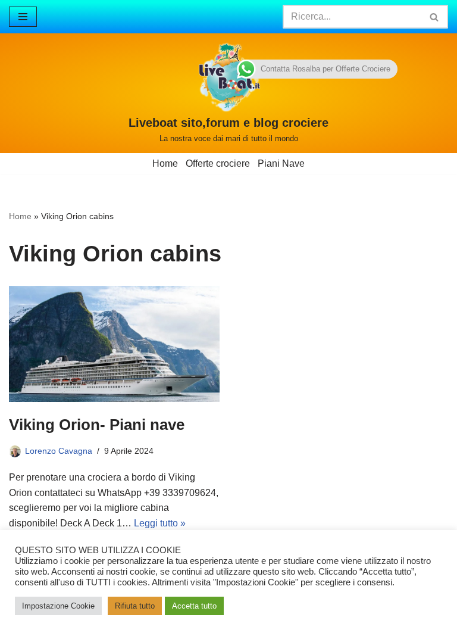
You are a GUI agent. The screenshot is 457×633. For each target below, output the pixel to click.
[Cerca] (434, 17)
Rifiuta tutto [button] (135, 605)
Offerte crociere (218, 163)
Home (165, 163)
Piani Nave (281, 163)
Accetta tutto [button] (194, 605)
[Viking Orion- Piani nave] (114, 344)
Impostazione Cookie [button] (58, 605)
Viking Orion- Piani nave (96, 425)
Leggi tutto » (160, 523)
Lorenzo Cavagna (58, 451)
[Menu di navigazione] (23, 17)
